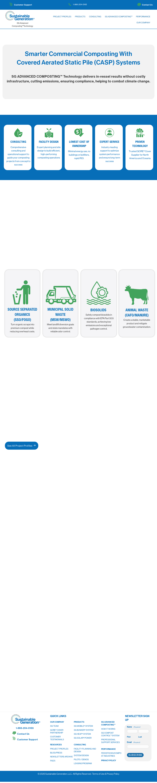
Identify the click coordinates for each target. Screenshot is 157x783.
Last (140, 737)
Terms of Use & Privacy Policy (105, 773)
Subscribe (135, 754)
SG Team (54, 726)
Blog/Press (56, 752)
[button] (14, 746)
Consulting (80, 745)
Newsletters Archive (61, 756)
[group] (98, 580)
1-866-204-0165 (80, 4)
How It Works (108, 729)
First (129, 737)
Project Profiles (59, 748)
